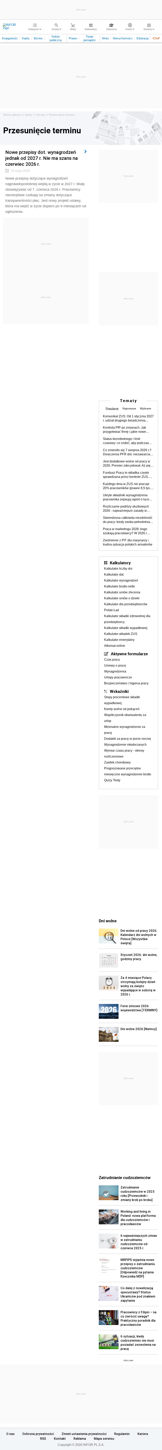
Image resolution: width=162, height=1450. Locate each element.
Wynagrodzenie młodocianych (125, 744)
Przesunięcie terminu (62, 114)
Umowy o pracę (115, 665)
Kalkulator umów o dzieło (121, 598)
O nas (10, 1434)
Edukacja (143, 38)
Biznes (38, 38)
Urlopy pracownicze (118, 677)
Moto (105, 38)
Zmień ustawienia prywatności (84, 1434)
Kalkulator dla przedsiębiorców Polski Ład (125, 607)
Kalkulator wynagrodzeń (121, 580)
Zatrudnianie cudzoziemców (125, 1177)
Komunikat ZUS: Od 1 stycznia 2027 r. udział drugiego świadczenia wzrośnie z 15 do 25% (128, 418)
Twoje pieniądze (89, 38)
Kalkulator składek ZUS (120, 633)
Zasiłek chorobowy (117, 762)
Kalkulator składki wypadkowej (125, 628)
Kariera (143, 1434)
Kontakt (60, 1439)
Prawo (73, 38)
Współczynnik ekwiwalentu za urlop (125, 718)
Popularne (112, 408)
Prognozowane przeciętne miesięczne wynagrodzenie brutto (127, 771)
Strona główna (12, 114)
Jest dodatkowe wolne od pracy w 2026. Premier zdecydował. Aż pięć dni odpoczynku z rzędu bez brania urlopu (127, 464)
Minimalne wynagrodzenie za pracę (124, 729)
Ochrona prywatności (38, 1434)
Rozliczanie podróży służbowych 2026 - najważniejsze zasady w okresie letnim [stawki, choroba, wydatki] (126, 509)
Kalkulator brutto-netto (119, 586)
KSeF (156, 38)
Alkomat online (114, 645)
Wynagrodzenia (115, 671)
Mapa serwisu (104, 1439)
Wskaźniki (119, 691)
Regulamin (122, 1434)
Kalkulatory (120, 562)
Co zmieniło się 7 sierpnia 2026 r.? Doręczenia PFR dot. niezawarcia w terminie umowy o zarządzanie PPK (128, 452)
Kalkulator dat (113, 574)
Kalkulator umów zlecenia (122, 592)
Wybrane (145, 408)
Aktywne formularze (129, 653)
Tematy (40, 114)
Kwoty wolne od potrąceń (121, 709)
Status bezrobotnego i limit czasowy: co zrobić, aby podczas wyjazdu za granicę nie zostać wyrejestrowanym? (126, 441)
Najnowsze (129, 408)
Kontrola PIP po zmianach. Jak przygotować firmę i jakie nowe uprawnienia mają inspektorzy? (125, 430)
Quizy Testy (112, 780)
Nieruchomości (122, 38)
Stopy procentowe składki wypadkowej (122, 700)
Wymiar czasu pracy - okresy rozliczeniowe (124, 753)
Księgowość (10, 38)
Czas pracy (112, 659)
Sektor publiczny (56, 38)
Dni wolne (108, 920)
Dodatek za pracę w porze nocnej (127, 738)
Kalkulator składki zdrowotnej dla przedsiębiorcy (127, 619)
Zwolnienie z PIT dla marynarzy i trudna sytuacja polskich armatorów (127, 542)
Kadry (26, 38)
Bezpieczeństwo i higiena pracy (126, 683)
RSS (43, 1439)
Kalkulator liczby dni (118, 568)
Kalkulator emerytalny (119, 639)
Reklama (79, 1439)
